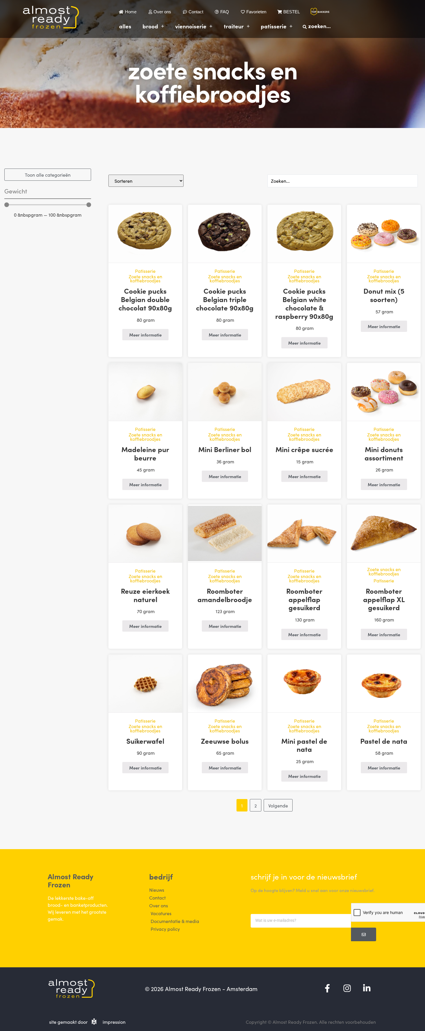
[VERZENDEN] (363, 934)
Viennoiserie (190, 26)
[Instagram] (347, 988)
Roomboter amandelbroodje (224, 595)
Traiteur (234, 26)
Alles (125, 26)
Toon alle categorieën (48, 174)
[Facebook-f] (327, 988)
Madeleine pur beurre (145, 453)
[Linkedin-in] (366, 988)
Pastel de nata (383, 740)
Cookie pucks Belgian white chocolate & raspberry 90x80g (304, 303)
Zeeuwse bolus (225, 740)
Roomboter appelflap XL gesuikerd (384, 599)
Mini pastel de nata (304, 745)
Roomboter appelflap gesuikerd (304, 599)
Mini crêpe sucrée (304, 449)
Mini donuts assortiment (384, 453)
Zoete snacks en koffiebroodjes (145, 278)
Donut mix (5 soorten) (383, 295)
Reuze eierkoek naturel (145, 595)
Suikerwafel (145, 740)
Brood (150, 26)
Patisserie (274, 26)
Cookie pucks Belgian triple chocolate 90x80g (225, 299)
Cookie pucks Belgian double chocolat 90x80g (145, 299)
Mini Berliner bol (224, 449)
